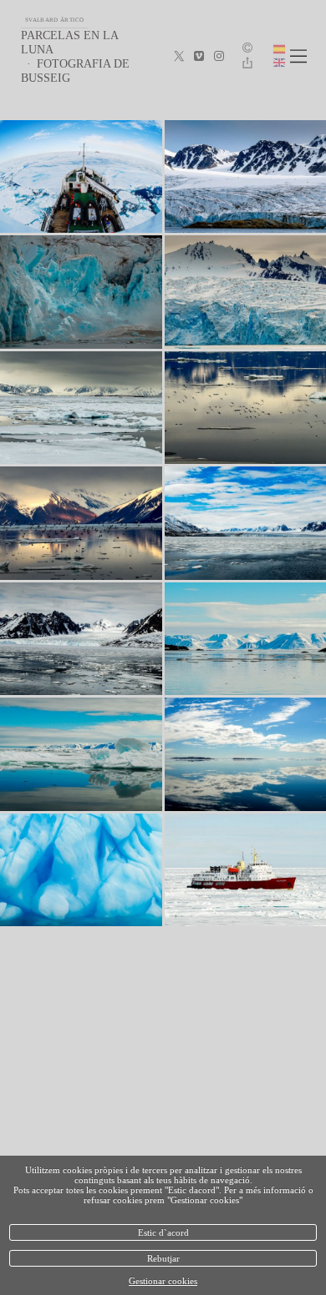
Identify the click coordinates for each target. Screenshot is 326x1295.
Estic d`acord (163, 1232)
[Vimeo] (199, 57)
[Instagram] (219, 57)
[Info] (247, 49)
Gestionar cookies (163, 1281)
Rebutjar (163, 1258)
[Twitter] (179, 57)
